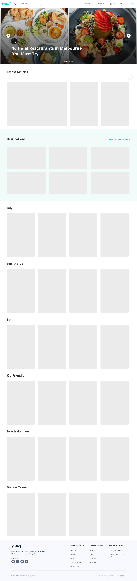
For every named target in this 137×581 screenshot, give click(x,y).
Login (132, 4)
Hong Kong (93, 558)
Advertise (73, 550)
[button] (89, 3)
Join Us (72, 558)
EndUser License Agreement (106, 576)
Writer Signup (74, 566)
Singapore (93, 562)
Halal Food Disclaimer (116, 550)
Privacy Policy (122, 576)
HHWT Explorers (75, 562)
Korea (91, 554)
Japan (91, 550)
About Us (73, 554)
